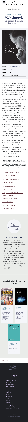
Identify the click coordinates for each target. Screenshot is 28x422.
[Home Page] (14, 3)
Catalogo (8, 392)
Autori (7, 394)
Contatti (8, 382)
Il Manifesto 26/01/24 (8, 208)
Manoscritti (9, 389)
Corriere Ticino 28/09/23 (9, 198)
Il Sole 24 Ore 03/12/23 (8, 205)
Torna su (6, 360)
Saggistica (9, 396)
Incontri (8, 402)
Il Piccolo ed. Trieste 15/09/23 (11, 179)
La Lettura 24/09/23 (8, 189)
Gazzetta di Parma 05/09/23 (10, 172)
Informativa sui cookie (12, 408)
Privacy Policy (10, 406)
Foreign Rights (10, 384)
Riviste (8, 400)
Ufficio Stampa (10, 386)
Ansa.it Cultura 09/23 (8, 176)
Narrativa (8, 398)
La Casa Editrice (11, 380)
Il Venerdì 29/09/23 (7, 202)
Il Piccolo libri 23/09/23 (9, 186)
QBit (11, 69)
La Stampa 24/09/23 (8, 182)
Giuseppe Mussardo (14, 14)
